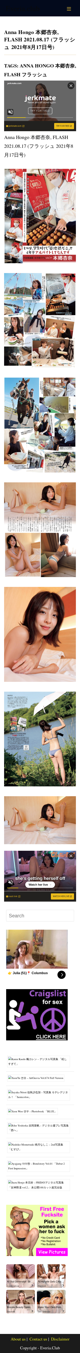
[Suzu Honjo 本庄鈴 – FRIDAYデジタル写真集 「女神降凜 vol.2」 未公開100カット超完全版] (40, 1185)
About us (18, 1339)
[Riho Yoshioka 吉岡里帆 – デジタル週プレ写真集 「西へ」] (40, 1127)
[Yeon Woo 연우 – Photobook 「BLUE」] (34, 1111)
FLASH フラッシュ (25, 74)
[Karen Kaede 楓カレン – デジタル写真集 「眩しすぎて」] (40, 1061)
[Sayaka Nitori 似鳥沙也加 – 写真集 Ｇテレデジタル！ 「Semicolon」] (40, 1094)
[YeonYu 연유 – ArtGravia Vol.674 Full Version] (37, 1078)
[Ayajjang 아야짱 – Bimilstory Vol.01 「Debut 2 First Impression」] (40, 1165)
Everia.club (23, 8)
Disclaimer (60, 1339)
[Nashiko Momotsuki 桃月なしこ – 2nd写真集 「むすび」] (40, 1146)
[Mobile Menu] (69, 8)
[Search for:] (73, 8)
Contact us (38, 1339)
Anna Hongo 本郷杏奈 (47, 65)
